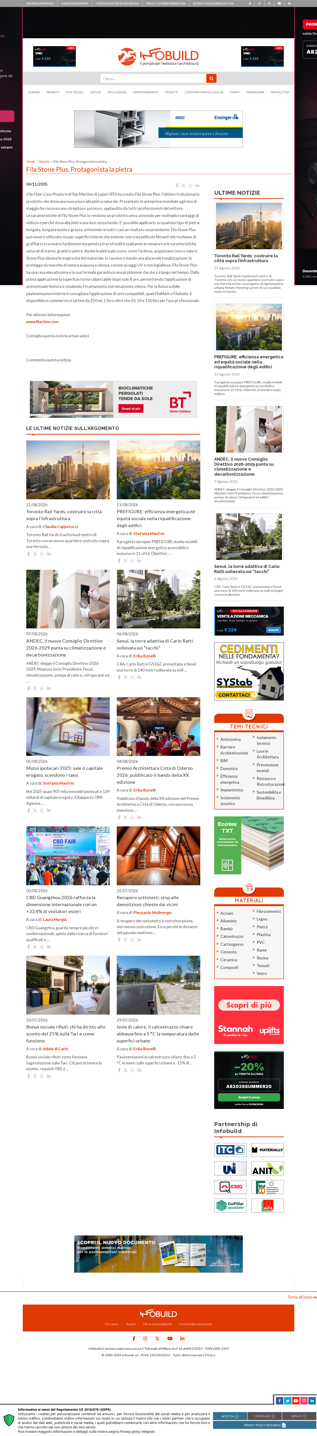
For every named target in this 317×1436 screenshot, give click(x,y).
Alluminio (228, 920)
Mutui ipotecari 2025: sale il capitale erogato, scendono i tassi (64, 771)
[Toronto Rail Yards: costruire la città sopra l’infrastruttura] (68, 469)
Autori (131, 1324)
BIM (224, 760)
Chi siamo (112, 1324)
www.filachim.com (42, 321)
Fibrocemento (269, 911)
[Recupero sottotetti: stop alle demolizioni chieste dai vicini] (158, 855)
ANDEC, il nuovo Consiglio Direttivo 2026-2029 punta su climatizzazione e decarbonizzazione (66, 647)
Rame (262, 950)
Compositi (229, 967)
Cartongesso (231, 944)
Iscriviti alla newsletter (213, 3)
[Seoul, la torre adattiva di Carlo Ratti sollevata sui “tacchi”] (158, 599)
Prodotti (52, 92)
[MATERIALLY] (267, 1149)
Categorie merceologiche (204, 92)
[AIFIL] (267, 1205)
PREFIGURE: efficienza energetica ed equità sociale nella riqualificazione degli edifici (156, 518)
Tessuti (263, 965)
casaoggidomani (74, 3)
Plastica (264, 934)
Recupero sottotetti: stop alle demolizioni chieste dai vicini (148, 901)
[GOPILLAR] (230, 1205)
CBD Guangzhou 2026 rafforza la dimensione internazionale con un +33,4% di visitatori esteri (61, 904)
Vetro (262, 973)
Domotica (229, 768)
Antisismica (230, 739)
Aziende (34, 92)
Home (30, 161)
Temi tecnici (75, 92)
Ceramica (228, 959)
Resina (262, 957)
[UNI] (230, 1168)
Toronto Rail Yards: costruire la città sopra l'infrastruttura (64, 515)
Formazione (255, 92)
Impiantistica (231, 789)
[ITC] (230, 1149)
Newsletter (280, 92)
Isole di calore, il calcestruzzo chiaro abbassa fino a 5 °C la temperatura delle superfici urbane (158, 1033)
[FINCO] (267, 1186)
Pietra (262, 926)
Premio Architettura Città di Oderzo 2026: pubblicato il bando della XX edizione (155, 775)
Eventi (234, 92)
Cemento (228, 951)
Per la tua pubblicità (157, 1324)
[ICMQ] (230, 1186)
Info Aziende (116, 92)
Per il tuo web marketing (166, 3)
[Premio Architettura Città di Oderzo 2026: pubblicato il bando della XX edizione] (158, 726)
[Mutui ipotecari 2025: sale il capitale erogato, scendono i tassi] (68, 726)
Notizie (95, 92)
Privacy (210, 1355)
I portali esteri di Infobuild (117, 3)
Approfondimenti (145, 92)
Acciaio (226, 913)
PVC (261, 942)
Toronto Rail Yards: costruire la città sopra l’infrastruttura (246, 258)
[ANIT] (267, 1168)
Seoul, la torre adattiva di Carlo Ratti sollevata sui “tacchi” (247, 569)
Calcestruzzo (231, 936)
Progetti (171, 92)
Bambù (226, 928)
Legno (262, 919)
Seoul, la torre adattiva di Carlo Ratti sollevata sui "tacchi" (155, 644)
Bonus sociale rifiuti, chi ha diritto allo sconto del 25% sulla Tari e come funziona (65, 1033)
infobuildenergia (40, 3)
